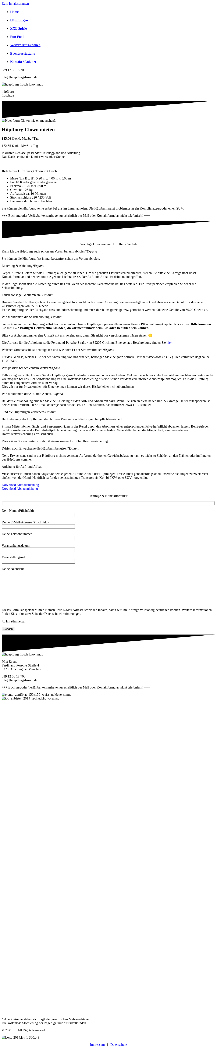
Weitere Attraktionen (25, 45)
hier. (170, 342)
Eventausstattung (22, 53)
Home (14, 12)
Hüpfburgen (19, 20)
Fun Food (17, 37)
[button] (108, 251)
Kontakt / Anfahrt (23, 61)
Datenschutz (118, 1044)
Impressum (97, 1044)
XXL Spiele (18, 28)
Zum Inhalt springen (15, 3)
